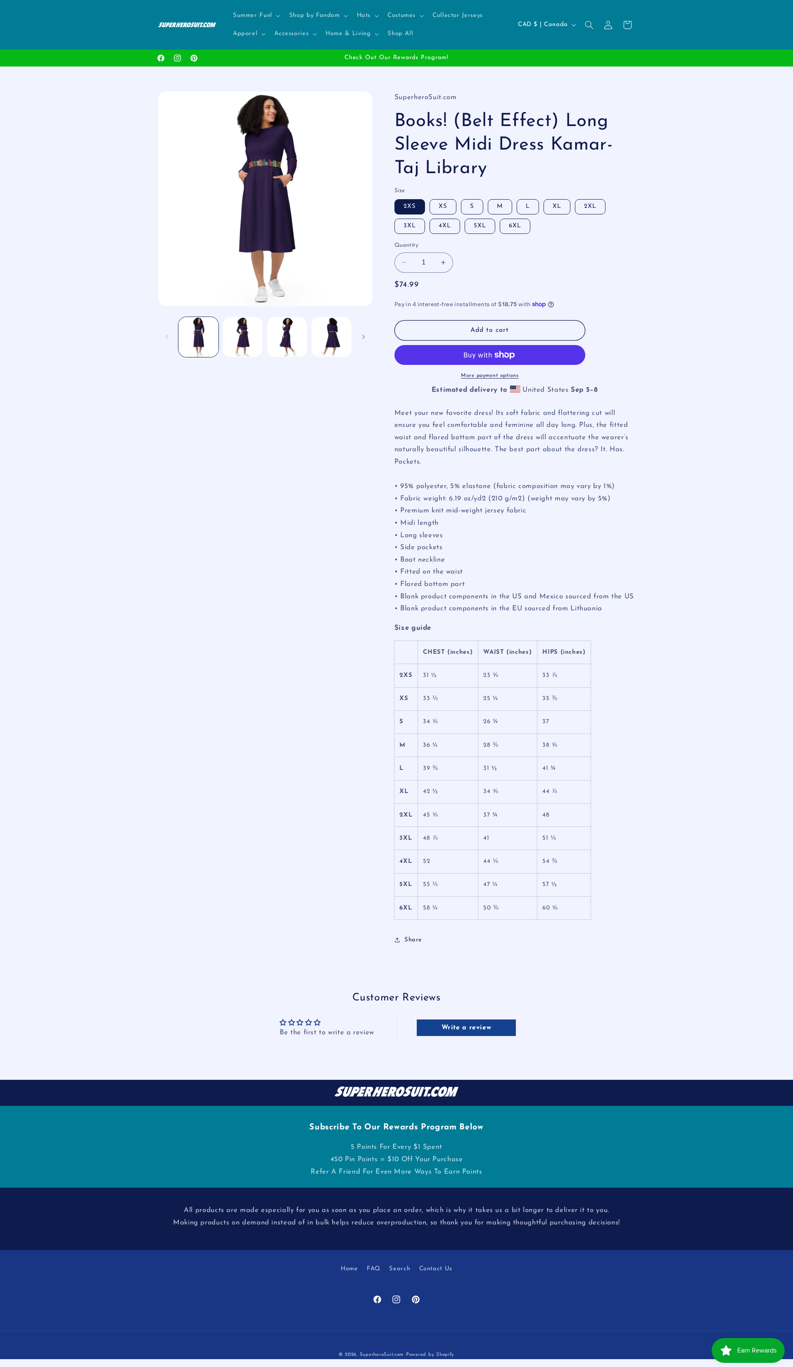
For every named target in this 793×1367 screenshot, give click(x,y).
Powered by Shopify (430, 1354)
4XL (445, 226)
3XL (410, 226)
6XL (515, 226)
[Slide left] (167, 337)
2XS (410, 206)
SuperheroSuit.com (382, 1354)
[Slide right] (363, 337)
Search (399, 1269)
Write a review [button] (466, 1027)
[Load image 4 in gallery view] (331, 337)
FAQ (373, 1269)
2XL (590, 206)
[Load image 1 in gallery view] (198, 337)
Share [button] (413, 940)
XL (557, 206)
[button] (256, 16)
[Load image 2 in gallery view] (243, 337)
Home (349, 1269)
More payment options (490, 375)
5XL (480, 226)
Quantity (406, 245)
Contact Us (435, 1269)
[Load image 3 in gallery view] (287, 337)
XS (443, 206)
